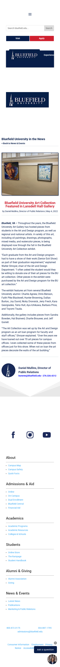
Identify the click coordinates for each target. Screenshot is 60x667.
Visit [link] (18, 38)
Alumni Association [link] (17, 579)
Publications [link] (14, 605)
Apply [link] (41, 38)
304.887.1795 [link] (45, 628)
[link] (24, 59)
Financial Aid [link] (14, 508)
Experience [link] (49, 55)
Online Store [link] (14, 552)
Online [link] (11, 492)
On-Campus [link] (14, 496)
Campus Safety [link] (15, 469)
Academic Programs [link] (18, 526)
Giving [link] (11, 583)
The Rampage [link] (14, 556)
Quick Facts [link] (13, 473)
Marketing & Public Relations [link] (21, 609)
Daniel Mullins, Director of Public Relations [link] (25, 211)
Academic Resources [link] (18, 530)
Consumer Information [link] (18, 644)
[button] (30, 14)
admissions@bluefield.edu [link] (30, 631)
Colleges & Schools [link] (17, 534)
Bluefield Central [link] (16, 504)
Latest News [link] (14, 601)
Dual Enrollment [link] (15, 500)
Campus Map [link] (14, 465)
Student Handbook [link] (17, 560)
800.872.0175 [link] (13, 628)
